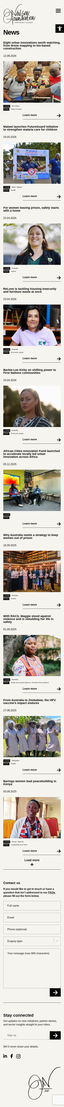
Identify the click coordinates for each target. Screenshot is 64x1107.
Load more (32, 860)
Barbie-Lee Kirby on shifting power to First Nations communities (29, 371)
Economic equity (17, 352)
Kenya (14, 841)
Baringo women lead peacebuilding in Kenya (29, 783)
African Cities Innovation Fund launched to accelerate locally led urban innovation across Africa (31, 453)
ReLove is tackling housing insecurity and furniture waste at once (29, 290)
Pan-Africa (16, 106)
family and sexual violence (21, 682)
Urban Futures (16, 109)
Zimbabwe (15, 760)
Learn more (30, 115)
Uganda (21, 841)
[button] (59, 28)
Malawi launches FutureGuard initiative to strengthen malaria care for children (30, 128)
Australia (14, 268)
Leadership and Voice (19, 845)
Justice (13, 271)
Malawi (19, 187)
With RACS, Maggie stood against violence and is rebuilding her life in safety (28, 619)
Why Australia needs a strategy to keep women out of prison (30, 536)
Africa (13, 187)
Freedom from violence (40, 682)
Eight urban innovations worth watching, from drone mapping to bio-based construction (31, 45)
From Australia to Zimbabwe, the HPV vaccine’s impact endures (29, 701)
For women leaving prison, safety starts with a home (31, 209)
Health (13, 190)
